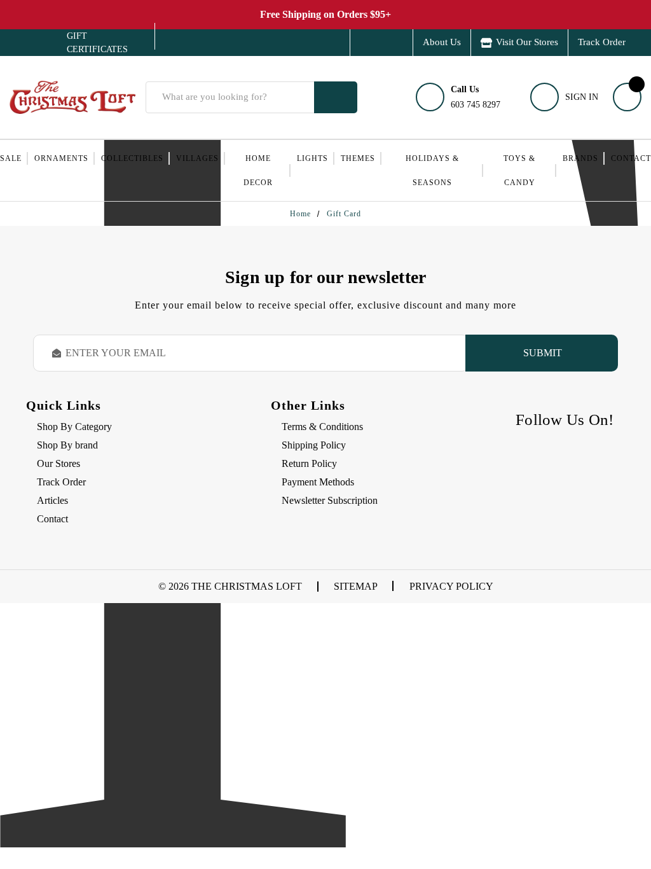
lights (312, 158)
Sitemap (356, 586)
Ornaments (61, 158)
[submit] (335, 97)
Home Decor (258, 170)
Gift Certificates (88, 42)
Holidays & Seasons (432, 170)
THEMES (358, 158)
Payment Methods (318, 481)
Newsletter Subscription (330, 500)
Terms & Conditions (322, 426)
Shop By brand (67, 445)
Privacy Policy (451, 586)
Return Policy (309, 463)
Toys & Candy (519, 170)
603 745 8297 (475, 97)
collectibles (132, 158)
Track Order (602, 42)
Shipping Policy (314, 445)
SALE (11, 158)
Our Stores (58, 463)
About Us (442, 42)
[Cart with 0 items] (627, 97)
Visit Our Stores (527, 42)
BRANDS (580, 158)
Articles (52, 500)
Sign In (581, 97)
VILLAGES (197, 158)
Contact (631, 158)
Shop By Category (74, 426)
